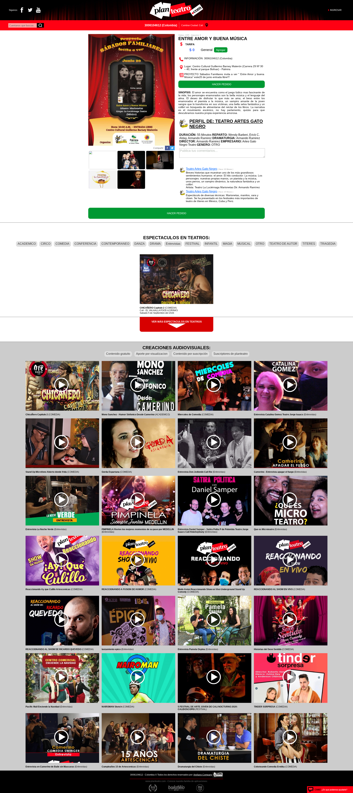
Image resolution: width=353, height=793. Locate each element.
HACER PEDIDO (221, 84)
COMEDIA (62, 243)
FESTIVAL (192, 243)
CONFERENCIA (85, 243)
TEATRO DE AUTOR (283, 243)
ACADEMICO (26, 243)
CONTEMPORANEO (115, 243)
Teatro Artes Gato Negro (201, 168)
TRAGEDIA (328, 243)
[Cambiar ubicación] (207, 25)
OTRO (260, 243)
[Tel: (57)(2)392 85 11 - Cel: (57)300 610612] (328, 789)
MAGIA (227, 243)
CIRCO (45, 243)
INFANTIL (211, 243)
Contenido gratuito (118, 353)
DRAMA (155, 243)
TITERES (309, 243)
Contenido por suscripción (190, 353)
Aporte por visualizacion (151, 353)
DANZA (139, 243)
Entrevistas (173, 243)
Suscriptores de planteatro (230, 353)
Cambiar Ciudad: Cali (192, 25)
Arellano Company (202, 774)
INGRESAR (336, 10)
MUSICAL (244, 243)
